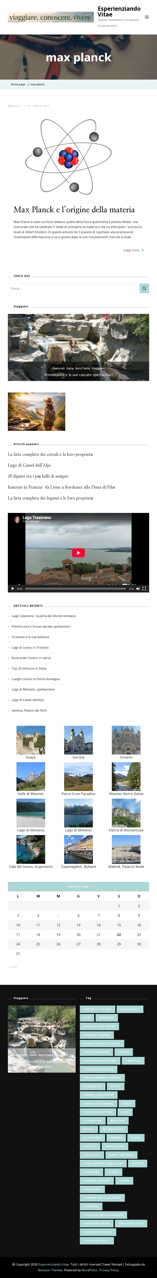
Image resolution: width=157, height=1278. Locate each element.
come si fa (133, 1060)
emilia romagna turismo (102, 1077)
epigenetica (93, 1086)
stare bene (91, 1172)
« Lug (12, 966)
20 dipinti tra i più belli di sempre (38, 476)
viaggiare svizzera (98, 1232)
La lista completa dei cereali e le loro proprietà (50, 455)
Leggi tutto (131, 250)
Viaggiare (98, 368)
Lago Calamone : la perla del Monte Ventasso (44, 616)
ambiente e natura (97, 1009)
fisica (127, 1103)
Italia (69, 368)
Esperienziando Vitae (119, 11)
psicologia (92, 1155)
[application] (78, 553)
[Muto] (138, 591)
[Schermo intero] (144, 591)
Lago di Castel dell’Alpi (29, 465)
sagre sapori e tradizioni (103, 1163)
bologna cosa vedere (99, 1026)
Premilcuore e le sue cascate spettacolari (41, 626)
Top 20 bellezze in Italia (29, 668)
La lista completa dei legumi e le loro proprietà (50, 498)
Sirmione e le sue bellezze (78, 374)
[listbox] (78, 347)
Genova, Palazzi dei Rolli (29, 710)
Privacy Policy (109, 1270)
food (125, 1112)
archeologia (130, 1009)
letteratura (93, 1120)
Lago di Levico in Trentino (30, 647)
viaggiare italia (131, 1223)
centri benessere (96, 1052)
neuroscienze (113, 1129)
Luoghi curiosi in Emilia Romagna (36, 679)
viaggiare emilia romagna (103, 1215)
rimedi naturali (121, 1155)
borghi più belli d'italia (102, 1043)
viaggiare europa (97, 1223)
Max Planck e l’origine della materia (74, 210)
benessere (106, 1017)
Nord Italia (82, 368)
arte (87, 1017)
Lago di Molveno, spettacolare (33, 689)
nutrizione (92, 1137)
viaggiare (91, 1206)
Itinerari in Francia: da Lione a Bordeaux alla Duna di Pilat (61, 487)
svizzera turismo (97, 1180)
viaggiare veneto (97, 1240)
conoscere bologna (99, 1069)
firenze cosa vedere (99, 1103)
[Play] (13, 591)
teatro (124, 1180)
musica (89, 1129)
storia (113, 1172)
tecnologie (92, 1189)
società (137, 1163)
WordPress (89, 1270)
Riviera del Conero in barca (31, 658)
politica (90, 1146)
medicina (118, 1120)
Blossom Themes (50, 1270)
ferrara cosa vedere (99, 1095)
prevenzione (114, 1146)
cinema (123, 1052)
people (136, 1137)
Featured (58, 368)
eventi (116, 1086)
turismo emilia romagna (102, 1197)
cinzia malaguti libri (100, 1060)
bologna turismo (97, 1035)
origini (116, 1137)
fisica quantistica (98, 1112)
